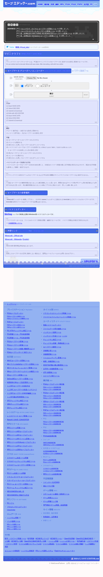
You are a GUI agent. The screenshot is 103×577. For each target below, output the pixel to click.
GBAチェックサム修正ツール (18, 404)
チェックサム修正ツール (52, 340)
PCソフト (10, 503)
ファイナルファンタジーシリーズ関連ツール (59, 317)
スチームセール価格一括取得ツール (56, 494)
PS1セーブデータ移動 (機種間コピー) (21, 349)
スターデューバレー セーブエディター (21, 480)
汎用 (52, 4)
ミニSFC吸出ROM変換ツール (18, 397)
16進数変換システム (15, 223)
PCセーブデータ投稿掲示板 (51, 462)
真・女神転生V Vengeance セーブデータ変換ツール (39, 36)
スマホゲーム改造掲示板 (50, 468)
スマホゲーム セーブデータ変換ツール (21, 465)
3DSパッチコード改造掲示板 (52, 404)
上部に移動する (91, 261)
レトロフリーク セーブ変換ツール (19, 416)
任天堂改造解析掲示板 (50, 451)
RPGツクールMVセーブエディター (20, 435)
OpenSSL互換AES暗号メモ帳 (35, 541)
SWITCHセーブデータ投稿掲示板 (53, 445)
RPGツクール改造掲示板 (52, 474)
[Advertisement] (51, 14)
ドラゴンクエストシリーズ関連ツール (57, 313)
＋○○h (64, 336)
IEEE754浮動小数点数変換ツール (55, 365)
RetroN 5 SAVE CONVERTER (18, 420)
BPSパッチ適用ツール (14, 529)
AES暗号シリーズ (42, 538)
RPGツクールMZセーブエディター (20, 431)
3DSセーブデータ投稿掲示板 (52, 406)
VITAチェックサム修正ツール (19, 331)
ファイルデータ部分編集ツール (54, 329)
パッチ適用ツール (13, 521)
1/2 (73, 4)
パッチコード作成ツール (52, 336)
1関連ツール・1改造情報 (18, 334)
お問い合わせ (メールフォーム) (77, 563)
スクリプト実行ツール (51, 376)
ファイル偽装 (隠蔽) (76, 544)
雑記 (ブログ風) (49, 486)
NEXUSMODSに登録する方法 (18, 495)
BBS (51, 380)
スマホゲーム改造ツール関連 (17, 458)
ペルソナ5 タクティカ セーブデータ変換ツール (37, 31)
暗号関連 (31, 538)
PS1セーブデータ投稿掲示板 (52, 424)
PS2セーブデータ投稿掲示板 (52, 432)
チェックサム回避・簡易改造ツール (56, 343)
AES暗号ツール (56, 538)
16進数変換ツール (49, 354)
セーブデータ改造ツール (16, 316)
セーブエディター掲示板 (53, 384)
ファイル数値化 (48, 544)
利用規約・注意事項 (50, 517)
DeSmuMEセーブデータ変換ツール (20, 379)
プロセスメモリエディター (17, 507)
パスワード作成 (92, 541)
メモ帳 (7, 541)
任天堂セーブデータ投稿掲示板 (53, 453)
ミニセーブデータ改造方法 (18, 386)
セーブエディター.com (24, 304)
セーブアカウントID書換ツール (18, 318)
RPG (62, 4)
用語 (6, 547)
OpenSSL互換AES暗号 (84, 538)
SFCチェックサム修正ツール (17, 401)
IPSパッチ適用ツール (13, 524)
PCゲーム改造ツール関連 (16, 473)
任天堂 (86, 4)
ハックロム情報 (12, 518)
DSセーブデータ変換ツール (17, 375)
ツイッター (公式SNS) (51, 482)
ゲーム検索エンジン (50, 498)
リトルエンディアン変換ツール (54, 358)
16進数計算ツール (49, 351)
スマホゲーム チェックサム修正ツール (21, 461)
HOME (40, 4)
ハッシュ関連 (53, 541)
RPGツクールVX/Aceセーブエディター (21, 442)
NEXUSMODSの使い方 (15, 491)
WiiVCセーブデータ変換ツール (18, 361)
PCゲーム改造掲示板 (49, 460)
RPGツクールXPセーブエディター (19, 446)
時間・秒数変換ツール (51, 361)
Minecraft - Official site (14, 236)
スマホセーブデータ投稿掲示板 (53, 471)
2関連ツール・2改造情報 (18, 338)
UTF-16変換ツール (50, 372)
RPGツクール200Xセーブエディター (20, 450)
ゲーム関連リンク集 (50, 501)
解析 (57, 4)
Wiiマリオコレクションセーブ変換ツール (22, 368)
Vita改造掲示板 (50, 436)
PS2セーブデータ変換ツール (17, 341)
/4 (67, 4)
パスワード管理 (11, 544)
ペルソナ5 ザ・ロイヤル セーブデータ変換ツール (38, 29)
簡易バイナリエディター (52, 325)
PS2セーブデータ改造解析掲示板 (53, 430)
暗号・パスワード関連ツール (15, 538)
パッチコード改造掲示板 (52, 387)
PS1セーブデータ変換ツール (17, 345)
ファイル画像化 (61, 544)
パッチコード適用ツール (52, 332)
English (26, 239)
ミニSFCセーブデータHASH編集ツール (21, 393)
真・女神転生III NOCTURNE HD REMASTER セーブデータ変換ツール (46, 33)
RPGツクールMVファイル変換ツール (20, 439)
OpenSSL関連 (69, 538)
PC (91, 4)
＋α (95, 4)
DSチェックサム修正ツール (17, 408)
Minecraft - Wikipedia (13, 239)
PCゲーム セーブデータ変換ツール (20, 484)
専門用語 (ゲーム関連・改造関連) (55, 505)
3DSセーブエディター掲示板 (53, 401)
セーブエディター (15, 313)
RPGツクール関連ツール (16, 428)
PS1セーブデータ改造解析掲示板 (53, 421)
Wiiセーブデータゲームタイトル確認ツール (23, 371)
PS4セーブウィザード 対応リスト (19, 352)
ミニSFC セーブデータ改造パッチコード (22, 390)
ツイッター (95, 563)
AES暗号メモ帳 (17, 541)
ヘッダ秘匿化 (90, 544)
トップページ (12, 304)
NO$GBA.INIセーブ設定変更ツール (20, 382)
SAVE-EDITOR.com (90, 559)
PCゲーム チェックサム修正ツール (20, 488)
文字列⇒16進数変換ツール (53, 369)
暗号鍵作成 (81, 541)
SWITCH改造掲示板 (49, 442)
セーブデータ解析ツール (52, 347)
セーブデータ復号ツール (16, 327)
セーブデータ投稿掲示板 (52, 389)
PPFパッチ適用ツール (14, 526)
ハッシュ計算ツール (67, 541)
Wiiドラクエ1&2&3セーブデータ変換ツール (23, 364)
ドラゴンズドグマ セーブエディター (20, 477)
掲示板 (46, 4)
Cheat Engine (11, 510)
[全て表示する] (93, 39)
